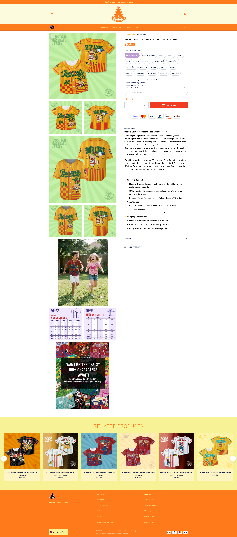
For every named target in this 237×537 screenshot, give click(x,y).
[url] (131, 99)
